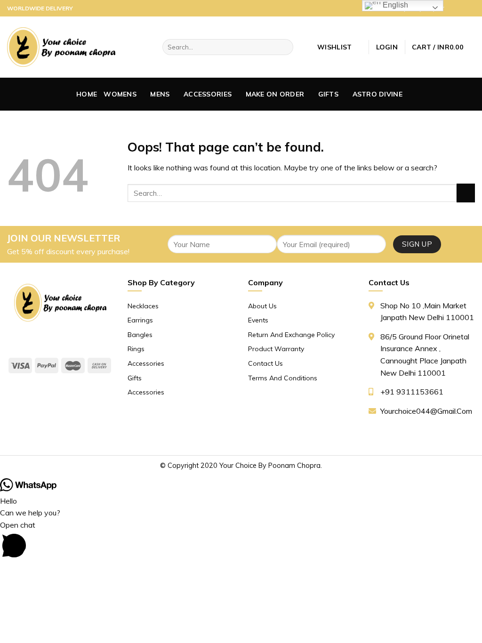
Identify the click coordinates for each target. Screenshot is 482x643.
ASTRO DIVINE (377, 94)
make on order (275, 94)
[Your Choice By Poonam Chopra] (61, 47)
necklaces (143, 306)
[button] (241, 541)
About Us (262, 306)
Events (258, 320)
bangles (140, 334)
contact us (265, 363)
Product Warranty (276, 349)
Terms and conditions (282, 378)
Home (86, 94)
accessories (208, 94)
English (394, 5)
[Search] (284, 47)
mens (159, 94)
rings (136, 349)
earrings (140, 320)
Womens (120, 94)
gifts (328, 94)
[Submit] (466, 193)
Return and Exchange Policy (291, 334)
